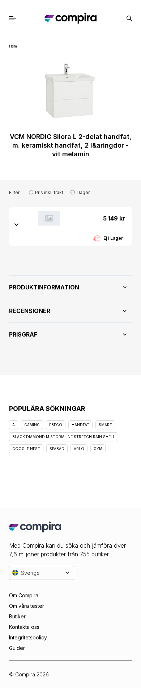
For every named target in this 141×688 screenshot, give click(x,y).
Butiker (17, 616)
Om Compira (23, 595)
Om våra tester (26, 606)
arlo (79, 448)
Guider (17, 648)
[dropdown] (16, 224)
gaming (32, 425)
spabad (57, 448)
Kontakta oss (24, 627)
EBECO (55, 425)
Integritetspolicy (28, 637)
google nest (26, 448)
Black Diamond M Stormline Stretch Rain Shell (63, 436)
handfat (80, 425)
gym (98, 448)
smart (105, 425)
